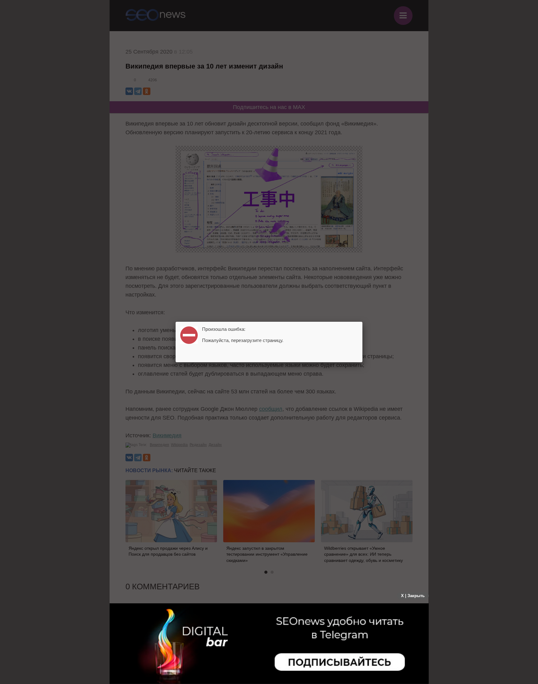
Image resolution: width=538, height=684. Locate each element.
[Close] (362, 321)
